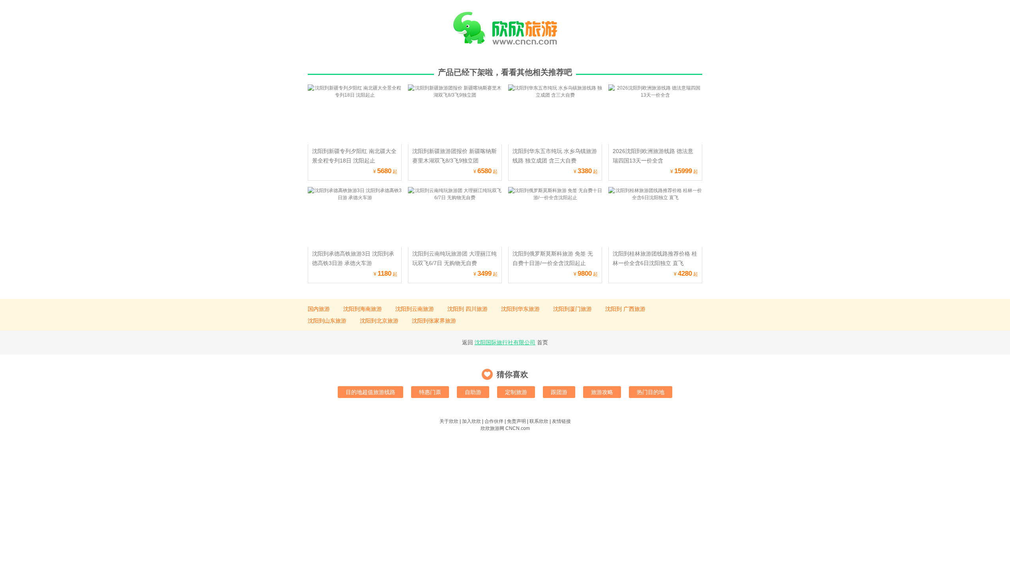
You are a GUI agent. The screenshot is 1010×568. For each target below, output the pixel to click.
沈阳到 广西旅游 (625, 309)
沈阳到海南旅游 (362, 309)
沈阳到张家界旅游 (434, 321)
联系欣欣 (538, 421)
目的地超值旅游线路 (370, 392)
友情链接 (561, 421)
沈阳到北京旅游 (379, 321)
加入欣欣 (471, 421)
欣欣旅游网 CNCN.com (505, 428)
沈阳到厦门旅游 (572, 309)
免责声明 (516, 421)
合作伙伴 (493, 421)
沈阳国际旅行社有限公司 (505, 342)
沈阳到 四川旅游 (467, 309)
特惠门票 (430, 392)
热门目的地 (650, 392)
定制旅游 (516, 392)
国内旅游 (319, 309)
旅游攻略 (602, 392)
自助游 (473, 392)
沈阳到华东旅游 (520, 309)
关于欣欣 (449, 421)
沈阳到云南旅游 (414, 309)
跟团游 (559, 392)
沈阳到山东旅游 (327, 321)
